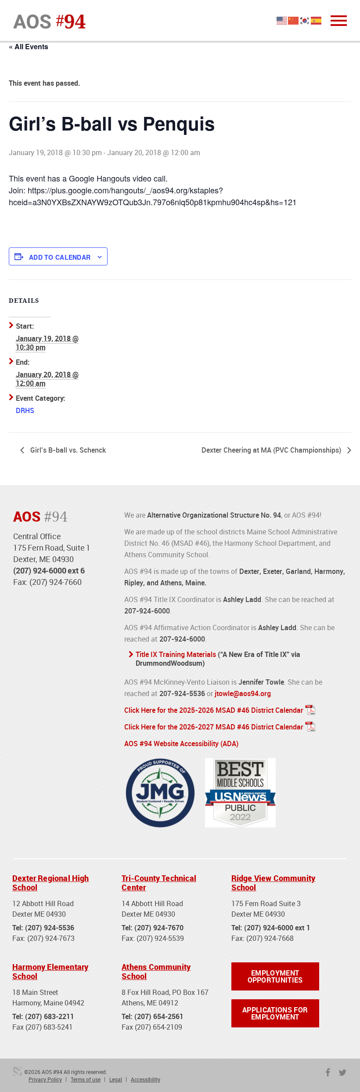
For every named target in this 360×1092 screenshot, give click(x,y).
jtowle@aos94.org (243, 693)
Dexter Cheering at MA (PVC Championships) (272, 450)
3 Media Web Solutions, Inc (17, 1071)
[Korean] (305, 20)
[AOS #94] (49, 20)
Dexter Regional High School (50, 883)
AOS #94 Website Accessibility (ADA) (181, 743)
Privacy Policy (45, 1079)
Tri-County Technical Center (159, 883)
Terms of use (86, 1079)
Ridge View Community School (273, 883)
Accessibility (145, 1079)
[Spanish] (316, 20)
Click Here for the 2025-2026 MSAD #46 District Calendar (213, 710)
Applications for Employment (275, 1013)
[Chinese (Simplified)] (293, 20)
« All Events (28, 46)
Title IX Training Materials (176, 654)
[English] (282, 20)
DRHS (25, 410)
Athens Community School (156, 971)
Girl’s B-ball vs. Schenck (67, 450)
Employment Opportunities (275, 976)
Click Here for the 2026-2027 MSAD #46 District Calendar (213, 727)
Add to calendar (59, 257)
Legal (115, 1079)
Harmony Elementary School (50, 971)
